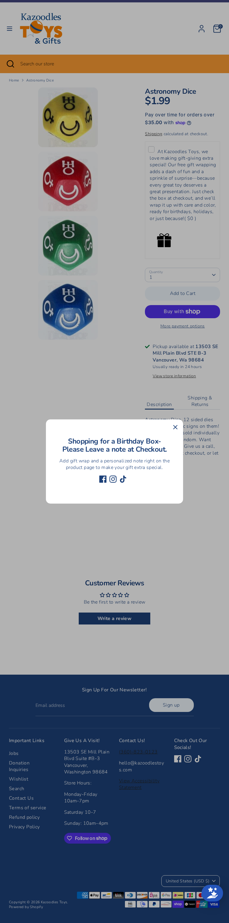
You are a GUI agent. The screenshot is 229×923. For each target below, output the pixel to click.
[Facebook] (102, 479)
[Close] (175, 427)
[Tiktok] (123, 479)
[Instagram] (113, 479)
